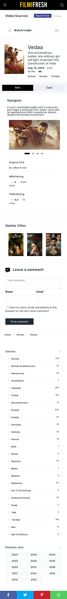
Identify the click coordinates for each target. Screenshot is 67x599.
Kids (13, 446)
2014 (15, 579)
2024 (52, 554)
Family (15, 417)
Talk (13, 512)
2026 (15, 554)
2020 (15, 567)
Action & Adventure (23, 366)
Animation (17, 380)
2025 (34, 554)
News (14, 468)
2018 (52, 567)
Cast (49, 87)
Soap (14, 505)
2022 (33, 561)
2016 (33, 573)
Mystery (16, 461)
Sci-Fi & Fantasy (21, 490)
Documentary (19, 402)
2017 (15, 573)
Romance (16, 483)
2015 (52, 573)
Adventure (17, 373)
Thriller (55, 76)
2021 (52, 561)
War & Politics (19, 534)
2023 (15, 561)
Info (17, 87)
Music (14, 454)
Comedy (16, 388)
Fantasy (16, 424)
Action (32, 76)
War (13, 527)
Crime (14, 395)
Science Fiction (20, 498)
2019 (33, 567)
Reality (15, 476)
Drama (43, 76)
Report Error (43, 15)
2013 (33, 579)
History (15, 432)
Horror (15, 439)
